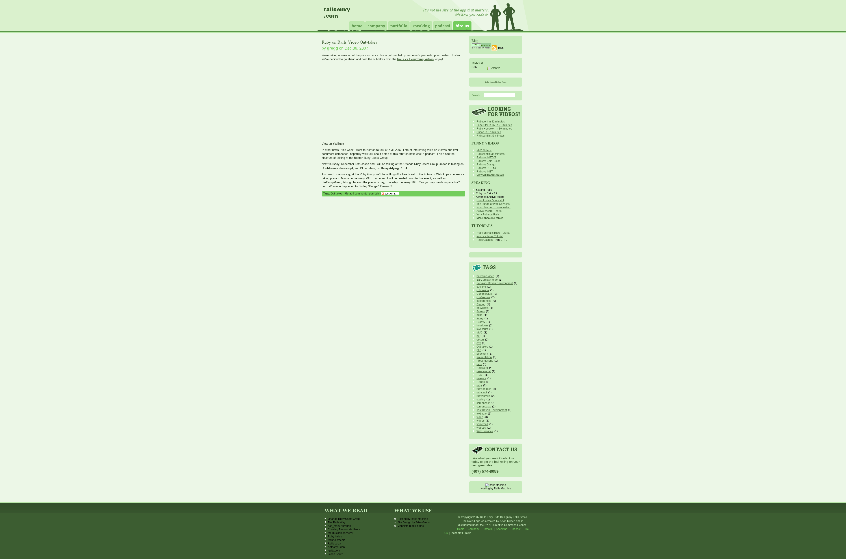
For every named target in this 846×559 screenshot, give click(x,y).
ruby (479, 385)
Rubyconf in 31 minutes (491, 121)
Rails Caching (485, 239)
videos (480, 420)
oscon (480, 339)
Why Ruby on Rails (488, 214)
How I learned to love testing (493, 207)
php (479, 350)
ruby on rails (484, 389)
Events (481, 311)
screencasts (484, 406)
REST (480, 374)
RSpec (481, 381)
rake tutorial (484, 371)
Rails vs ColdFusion (489, 161)
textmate (482, 413)
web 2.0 (481, 427)
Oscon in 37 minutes (489, 132)
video (480, 417)
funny (480, 318)
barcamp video (485, 276)
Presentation (484, 357)
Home (357, 26)
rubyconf (482, 392)
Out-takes (336, 193)
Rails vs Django (486, 164)
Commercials (484, 293)
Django (481, 304)
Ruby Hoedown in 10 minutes (494, 128)
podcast (481, 353)
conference (483, 297)
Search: (476, 95)
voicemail (482, 424)
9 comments (359, 193)
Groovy (481, 322)
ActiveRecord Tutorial (489, 211)
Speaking (421, 26)
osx (479, 343)
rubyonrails (483, 396)
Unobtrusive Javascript (490, 200)
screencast (483, 403)
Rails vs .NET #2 (486, 157)
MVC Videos (484, 150)
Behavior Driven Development (495, 283)
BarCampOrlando (487, 279)
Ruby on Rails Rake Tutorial (493, 232)
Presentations (485, 360)
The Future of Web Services (493, 203)
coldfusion (483, 290)
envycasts (482, 307)
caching (481, 286)
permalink (375, 193)
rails (479, 364)
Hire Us (462, 26)
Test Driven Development (492, 410)
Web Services (485, 431)
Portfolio (399, 26)
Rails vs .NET (485, 171)
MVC (479, 332)
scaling (481, 399)
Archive (495, 68)
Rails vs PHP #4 (486, 168)
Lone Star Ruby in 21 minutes (494, 125)
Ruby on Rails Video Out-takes (349, 42)
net (478, 336)
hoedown (482, 325)
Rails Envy (337, 14)
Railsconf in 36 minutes (491, 135)
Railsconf (482, 367)
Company (376, 26)
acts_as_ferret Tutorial (490, 236)
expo (479, 315)
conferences (484, 300)
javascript (482, 329)
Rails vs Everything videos (415, 59)
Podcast (442, 26)
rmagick (481, 378)
